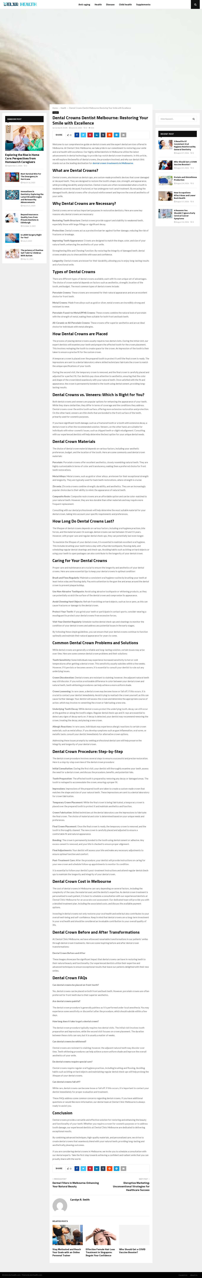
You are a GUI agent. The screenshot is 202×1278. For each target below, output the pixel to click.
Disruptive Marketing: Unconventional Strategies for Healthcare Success (131, 1186)
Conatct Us (183, 1275)
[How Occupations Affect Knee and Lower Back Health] (165, 196)
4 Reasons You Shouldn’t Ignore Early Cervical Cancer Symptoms (184, 214)
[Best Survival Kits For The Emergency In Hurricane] (12, 177)
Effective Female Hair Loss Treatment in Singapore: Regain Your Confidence (100, 1252)
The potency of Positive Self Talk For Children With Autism (32, 253)
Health (98, 4)
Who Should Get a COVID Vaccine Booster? (132, 1250)
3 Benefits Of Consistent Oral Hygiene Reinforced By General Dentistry (184, 145)
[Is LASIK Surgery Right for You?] (12, 238)
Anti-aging (84, 4)
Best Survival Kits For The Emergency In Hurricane (31, 176)
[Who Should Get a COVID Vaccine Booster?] (165, 165)
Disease (110, 4)
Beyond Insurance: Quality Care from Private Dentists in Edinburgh (29, 218)
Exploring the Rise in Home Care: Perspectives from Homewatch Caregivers (22, 158)
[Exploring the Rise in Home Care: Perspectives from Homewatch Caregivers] (24, 138)
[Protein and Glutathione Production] (165, 180)
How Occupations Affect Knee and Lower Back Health (184, 195)
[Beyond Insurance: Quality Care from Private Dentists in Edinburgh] (12, 217)
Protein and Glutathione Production (185, 178)
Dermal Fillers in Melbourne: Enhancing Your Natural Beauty (75, 1184)
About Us (193, 1275)
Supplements (143, 4)
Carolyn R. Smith (61, 128)
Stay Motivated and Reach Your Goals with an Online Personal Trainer (66, 1252)
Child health (125, 4)
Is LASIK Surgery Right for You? (31, 236)
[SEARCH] (193, 119)
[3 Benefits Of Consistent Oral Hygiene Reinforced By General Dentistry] (165, 144)
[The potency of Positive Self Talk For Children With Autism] (12, 253)
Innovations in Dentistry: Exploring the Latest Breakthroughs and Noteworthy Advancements (32, 197)
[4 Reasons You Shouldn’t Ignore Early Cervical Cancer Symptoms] (165, 213)
